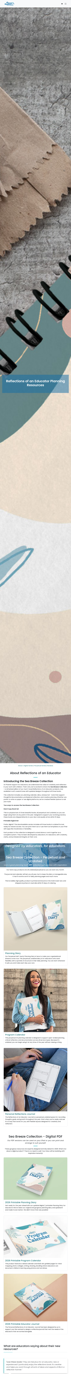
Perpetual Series (40, 766)
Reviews (50, 766)
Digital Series (28, 766)
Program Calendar (15, 1034)
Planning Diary (13, 953)
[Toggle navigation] (65, 4)
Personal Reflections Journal (20, 1114)
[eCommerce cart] (62, 4)
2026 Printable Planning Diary (20, 1202)
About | (21, 766)
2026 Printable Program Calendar (23, 1260)
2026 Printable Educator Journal (22, 1324)
